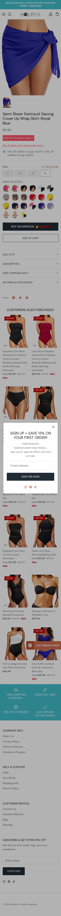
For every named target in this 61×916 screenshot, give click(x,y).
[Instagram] (25, 487)
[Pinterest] (30, 487)
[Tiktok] (35, 487)
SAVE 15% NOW (31, 476)
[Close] (53, 427)
